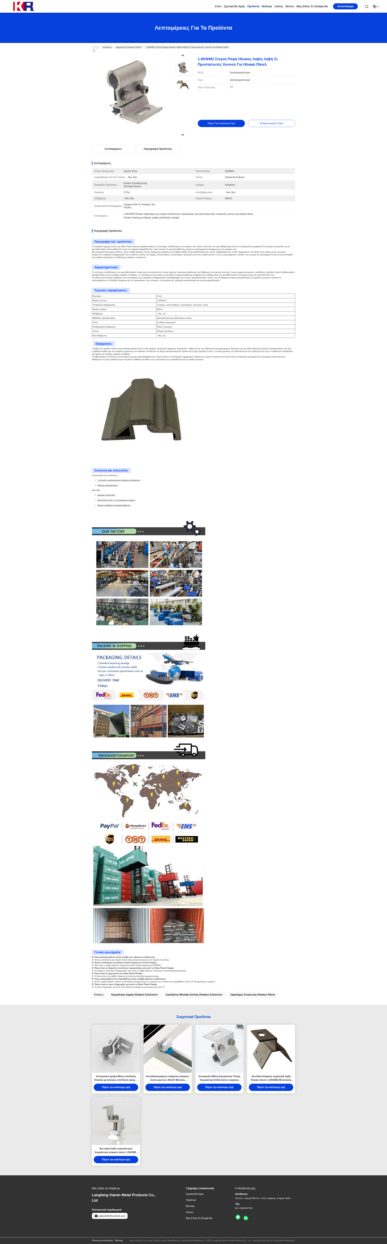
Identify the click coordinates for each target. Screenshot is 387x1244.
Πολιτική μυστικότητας (102, 1240)
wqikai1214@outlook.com (112, 1216)
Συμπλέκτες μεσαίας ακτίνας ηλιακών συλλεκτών (194, 994)
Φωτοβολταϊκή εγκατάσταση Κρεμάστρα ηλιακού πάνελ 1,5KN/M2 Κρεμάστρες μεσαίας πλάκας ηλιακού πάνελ (116, 1150)
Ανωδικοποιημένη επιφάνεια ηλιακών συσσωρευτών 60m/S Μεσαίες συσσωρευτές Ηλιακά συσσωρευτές (167, 1078)
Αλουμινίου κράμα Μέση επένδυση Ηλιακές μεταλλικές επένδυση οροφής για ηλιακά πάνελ (116, 1078)
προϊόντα (253, 6)
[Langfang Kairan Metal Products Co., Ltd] (24, 6)
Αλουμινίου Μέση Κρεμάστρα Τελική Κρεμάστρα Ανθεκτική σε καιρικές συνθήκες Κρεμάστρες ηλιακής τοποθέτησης (219, 1078)
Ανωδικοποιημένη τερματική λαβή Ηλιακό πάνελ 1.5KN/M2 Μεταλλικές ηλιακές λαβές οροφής (271, 1078)
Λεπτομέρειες (113, 148)
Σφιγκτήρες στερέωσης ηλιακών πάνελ (252, 994)
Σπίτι (218, 6)
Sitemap (119, 1240)
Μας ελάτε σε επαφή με (312, 6)
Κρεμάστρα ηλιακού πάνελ (128, 47)
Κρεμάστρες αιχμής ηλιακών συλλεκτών (134, 994)
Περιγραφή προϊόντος (158, 148)
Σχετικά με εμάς (234, 6)
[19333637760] (238, 1217)
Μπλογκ (267, 6)
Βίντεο (290, 6)
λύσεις (279, 6)
